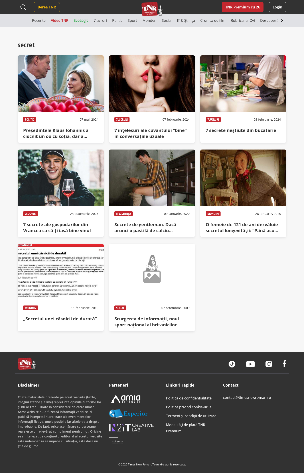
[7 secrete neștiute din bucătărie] (243, 99)
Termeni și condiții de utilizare (191, 415)
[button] (25, 20)
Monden (213, 214)
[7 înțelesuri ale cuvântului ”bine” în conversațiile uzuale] (152, 99)
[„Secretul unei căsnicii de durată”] (61, 287)
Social (120, 308)
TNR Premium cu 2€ (242, 7)
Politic (29, 119)
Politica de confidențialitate (189, 398)
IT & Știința (123, 214)
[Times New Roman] (151, 9)
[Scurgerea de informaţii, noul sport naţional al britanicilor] (152, 287)
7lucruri (122, 119)
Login (277, 7)
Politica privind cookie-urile (188, 407)
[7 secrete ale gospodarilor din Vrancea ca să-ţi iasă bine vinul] (61, 193)
